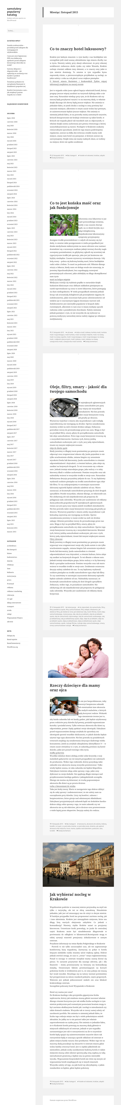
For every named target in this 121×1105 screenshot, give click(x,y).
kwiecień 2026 (12, 129)
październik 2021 (13, 300)
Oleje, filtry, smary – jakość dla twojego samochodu (78, 389)
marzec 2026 (11, 133)
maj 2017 (10, 444)
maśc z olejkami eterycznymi (60, 339)
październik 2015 (13, 509)
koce (68, 828)
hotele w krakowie (86, 155)
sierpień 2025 (12, 152)
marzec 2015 (11, 532)
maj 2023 (10, 236)
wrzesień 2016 (12, 471)
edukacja (10, 565)
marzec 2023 (11, 243)
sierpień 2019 (12, 372)
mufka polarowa (57, 753)
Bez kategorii (12, 550)
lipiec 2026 (11, 118)
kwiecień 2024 (12, 205)
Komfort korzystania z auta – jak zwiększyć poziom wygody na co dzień (17, 92)
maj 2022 (10, 274)
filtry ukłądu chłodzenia (89, 609)
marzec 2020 (11, 361)
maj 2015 (10, 524)
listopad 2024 (12, 183)
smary (102, 623)
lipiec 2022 (11, 266)
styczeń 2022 (11, 289)
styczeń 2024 (11, 217)
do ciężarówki (84, 607)
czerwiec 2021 (12, 315)
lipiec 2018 (11, 403)
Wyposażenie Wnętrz (15, 618)
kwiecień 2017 (12, 448)
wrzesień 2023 (12, 224)
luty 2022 (10, 285)
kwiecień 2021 (12, 323)
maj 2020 (10, 357)
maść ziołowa (76, 339)
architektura (11, 546)
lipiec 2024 (11, 198)
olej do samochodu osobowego (90, 616)
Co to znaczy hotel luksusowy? (78, 48)
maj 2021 (10, 319)
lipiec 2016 (11, 479)
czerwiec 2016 (12, 482)
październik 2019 (13, 368)
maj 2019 (10, 380)
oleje (81, 619)
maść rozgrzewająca (74, 337)
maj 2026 (10, 126)
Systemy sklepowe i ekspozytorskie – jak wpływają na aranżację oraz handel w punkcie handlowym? (17, 73)
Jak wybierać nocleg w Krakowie (70, 896)
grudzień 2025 (12, 145)
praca (9, 580)
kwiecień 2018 (12, 410)
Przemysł (10, 584)
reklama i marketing (14, 591)
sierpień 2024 (12, 194)
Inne (8, 568)
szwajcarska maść (56, 341)
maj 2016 (10, 486)
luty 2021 (10, 331)
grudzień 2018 (12, 391)
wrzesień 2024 (12, 190)
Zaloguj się (11, 636)
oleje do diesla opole (58, 448)
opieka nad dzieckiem (84, 828)
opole (63, 623)
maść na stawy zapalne (58, 337)
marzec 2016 (11, 490)
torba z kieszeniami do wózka (62, 786)
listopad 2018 (12, 395)
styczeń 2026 (11, 141)
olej (74, 614)
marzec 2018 (11, 414)
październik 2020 (13, 342)
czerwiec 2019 (12, 376)
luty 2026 (10, 137)
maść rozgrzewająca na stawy (93, 337)
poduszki (95, 828)
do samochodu (95, 607)
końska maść (96, 332)
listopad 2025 (12, 148)
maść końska (70, 335)
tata (101, 828)
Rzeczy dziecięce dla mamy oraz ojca (75, 687)
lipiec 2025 (11, 156)
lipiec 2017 (11, 437)
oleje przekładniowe (70, 621)
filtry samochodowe (73, 609)
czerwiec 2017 (12, 441)
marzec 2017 (11, 452)
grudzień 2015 (12, 501)
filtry (103, 607)
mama (73, 828)
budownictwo (12, 557)
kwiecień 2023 (12, 239)
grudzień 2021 (12, 293)
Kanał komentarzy (13, 643)
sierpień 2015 (12, 516)
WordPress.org (12, 647)
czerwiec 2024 (12, 201)
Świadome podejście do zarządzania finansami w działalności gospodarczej (16, 84)
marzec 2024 (11, 209)
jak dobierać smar (66, 612)
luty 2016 (10, 494)
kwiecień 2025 (12, 167)
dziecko (10, 561)
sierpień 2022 (12, 262)
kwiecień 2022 (12, 277)
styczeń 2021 (11, 334)
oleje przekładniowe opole (87, 621)
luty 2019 (10, 384)
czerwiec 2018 (12, 406)
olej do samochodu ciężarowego (66, 616)
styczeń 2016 (11, 498)
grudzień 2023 (12, 220)
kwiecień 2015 (12, 528)
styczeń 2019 (11, 387)
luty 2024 (10, 213)
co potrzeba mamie (69, 826)
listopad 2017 (12, 425)
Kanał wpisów (12, 639)
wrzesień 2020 (12, 346)
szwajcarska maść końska (72, 341)
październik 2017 (13, 429)
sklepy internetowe (14, 603)
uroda (9, 610)
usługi (9, 614)
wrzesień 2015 (12, 513)
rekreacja (10, 595)
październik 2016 (13, 467)
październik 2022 (13, 255)
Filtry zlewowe (56, 539)
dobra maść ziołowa (83, 332)
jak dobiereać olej (80, 612)
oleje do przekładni (90, 619)
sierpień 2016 (12, 475)
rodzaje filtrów (71, 623)
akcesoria (82, 824)
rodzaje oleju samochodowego (88, 623)
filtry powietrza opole (57, 609)
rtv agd (9, 599)
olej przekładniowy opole (70, 619)
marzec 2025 (11, 171)
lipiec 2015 (11, 520)
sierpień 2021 (12, 308)
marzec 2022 (11, 281)
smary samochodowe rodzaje (60, 625)
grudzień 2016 (12, 463)
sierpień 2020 (12, 350)
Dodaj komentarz (58, 158)
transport (10, 606)
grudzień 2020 (12, 338)
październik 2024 (13, 186)
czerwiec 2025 (12, 160)
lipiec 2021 (11, 312)
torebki (52, 831)
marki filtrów (91, 612)
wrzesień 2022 (12, 258)
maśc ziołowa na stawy (89, 339)
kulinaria (10, 572)
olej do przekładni (82, 614)
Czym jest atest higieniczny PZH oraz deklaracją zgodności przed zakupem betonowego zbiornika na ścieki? (17, 60)
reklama (10, 587)
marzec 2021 (11, 327)
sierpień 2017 (12, 433)
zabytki (102, 155)
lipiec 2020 (11, 353)
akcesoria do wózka (94, 824)
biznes (9, 553)
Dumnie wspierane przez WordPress (63, 1100)
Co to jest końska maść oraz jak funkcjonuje (75, 205)
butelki (52, 826)
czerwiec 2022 (12, 270)
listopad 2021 (12, 296)
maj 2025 (10, 164)
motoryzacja (11, 576)
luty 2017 (10, 456)
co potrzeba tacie (83, 826)
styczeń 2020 (11, 365)
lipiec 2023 (11, 228)
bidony (104, 824)
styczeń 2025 (11, 179)
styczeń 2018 (11, 422)
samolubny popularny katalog (14, 11)
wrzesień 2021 (12, 304)
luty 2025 (10, 175)
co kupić (58, 826)
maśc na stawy (98, 335)
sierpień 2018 (12, 399)
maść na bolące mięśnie (60, 279)
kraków (96, 155)
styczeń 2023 (11, 247)
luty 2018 (10, 418)
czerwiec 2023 (12, 232)
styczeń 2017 (11, 460)
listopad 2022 (12, 251)
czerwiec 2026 (12, 122)
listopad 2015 (12, 505)
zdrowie (10, 622)
